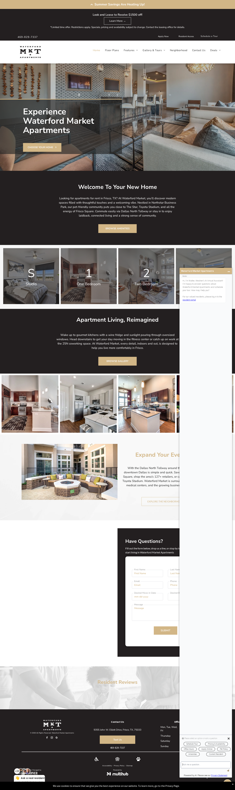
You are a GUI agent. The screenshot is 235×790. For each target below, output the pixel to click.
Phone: (173, 581)
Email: (137, 581)
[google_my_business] (56, 738)
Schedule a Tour (209, 36)
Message (138, 604)
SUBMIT (165, 630)
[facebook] (47, 738)
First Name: (139, 569)
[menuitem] (94, 50)
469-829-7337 (28, 37)
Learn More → (117, 21)
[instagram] (52, 738)
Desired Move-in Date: (145, 592)
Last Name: (175, 569)
